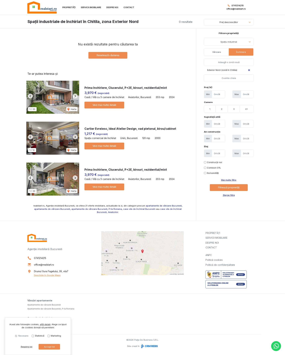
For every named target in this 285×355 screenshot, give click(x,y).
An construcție (212, 131)
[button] (30, 96)
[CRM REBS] (149, 346)
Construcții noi (214, 162)
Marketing (56, 335)
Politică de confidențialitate (220, 264)
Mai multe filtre (228, 180)
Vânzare (216, 52)
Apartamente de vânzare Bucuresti (44, 305)
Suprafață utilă (212, 117)
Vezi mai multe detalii (104, 104)
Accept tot (49, 346)
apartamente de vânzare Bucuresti (164, 205)
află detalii (45, 324)
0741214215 (238, 5)
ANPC (209, 255)
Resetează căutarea (107, 55)
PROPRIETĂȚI (69, 7)
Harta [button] (73, 109)
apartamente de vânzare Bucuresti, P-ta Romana (96, 209)
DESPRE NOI (112, 7)
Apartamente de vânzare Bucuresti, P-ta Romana (50, 308)
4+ (246, 109)
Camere (208, 102)
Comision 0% (214, 167)
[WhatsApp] (276, 346)
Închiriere (241, 52)
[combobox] (228, 42)
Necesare (23, 335)
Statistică (39, 335)
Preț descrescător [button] (229, 22)
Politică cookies (214, 259)
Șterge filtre (229, 195)
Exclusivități (213, 173)
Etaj (206, 146)
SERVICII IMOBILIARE (91, 7)
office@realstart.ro (236, 8)
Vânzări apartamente (39, 300)
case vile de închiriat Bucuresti (139, 209)
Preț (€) (208, 87)
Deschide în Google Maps (47, 275)
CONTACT (129, 7)
